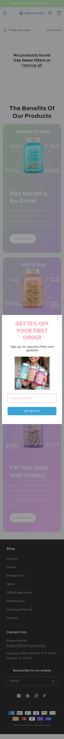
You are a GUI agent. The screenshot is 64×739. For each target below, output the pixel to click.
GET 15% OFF (32, 411)
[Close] (58, 319)
